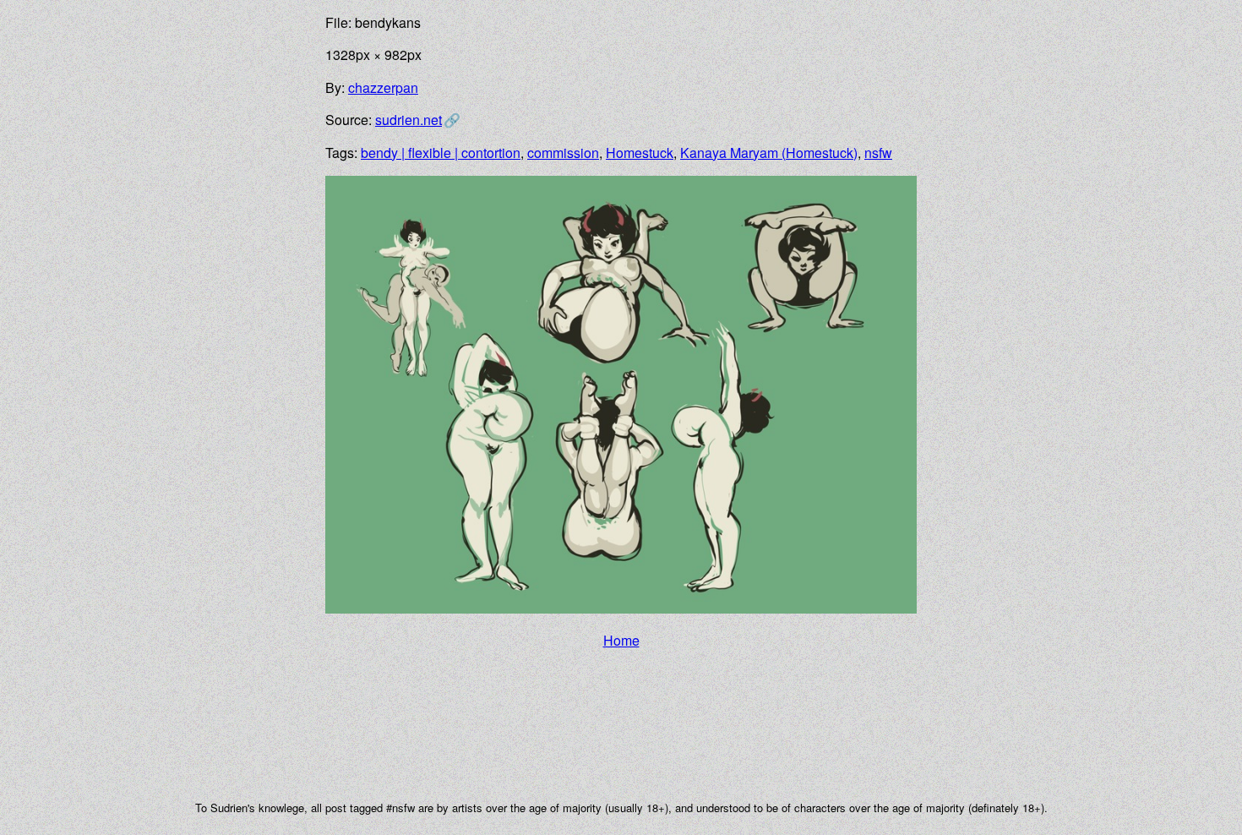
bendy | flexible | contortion (440, 152)
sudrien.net (408, 119)
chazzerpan (383, 87)
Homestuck (639, 152)
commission (563, 152)
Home (621, 640)
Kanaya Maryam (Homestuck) (769, 152)
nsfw (878, 152)
